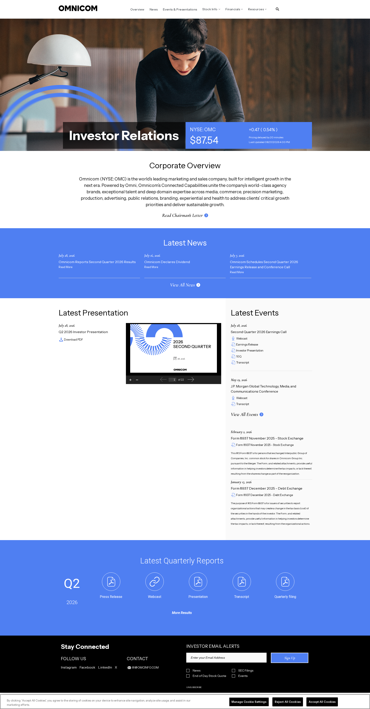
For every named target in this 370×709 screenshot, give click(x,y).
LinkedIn (105, 667)
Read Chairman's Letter (182, 215)
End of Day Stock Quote (209, 676)
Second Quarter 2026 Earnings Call (258, 332)
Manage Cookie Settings (249, 701)
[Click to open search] (277, 9)
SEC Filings (245, 670)
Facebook (87, 667)
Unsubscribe (194, 687)
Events (243, 676)
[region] (185, 701)
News (196, 670)
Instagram (69, 667)
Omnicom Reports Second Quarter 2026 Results (97, 262)
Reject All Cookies (288, 701)
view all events (244, 414)
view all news (182, 284)
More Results (182, 613)
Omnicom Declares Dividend (167, 262)
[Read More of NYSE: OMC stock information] (249, 135)
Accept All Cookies (322, 701)
